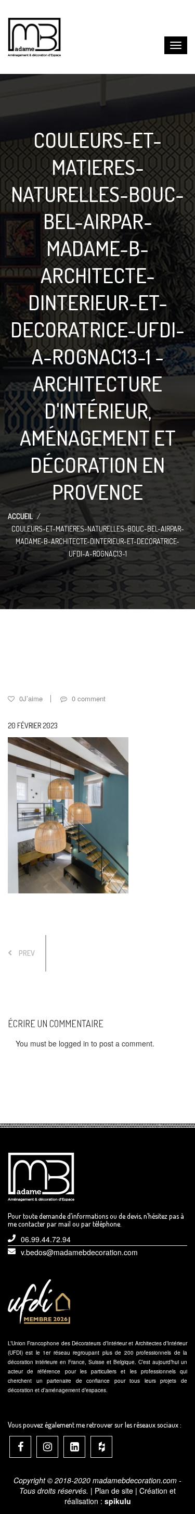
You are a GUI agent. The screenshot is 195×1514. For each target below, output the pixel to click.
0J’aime (30, 698)
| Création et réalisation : (120, 1495)
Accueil (20, 516)
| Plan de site (111, 1490)
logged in (74, 1043)
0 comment (88, 698)
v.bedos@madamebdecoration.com (79, 1252)
